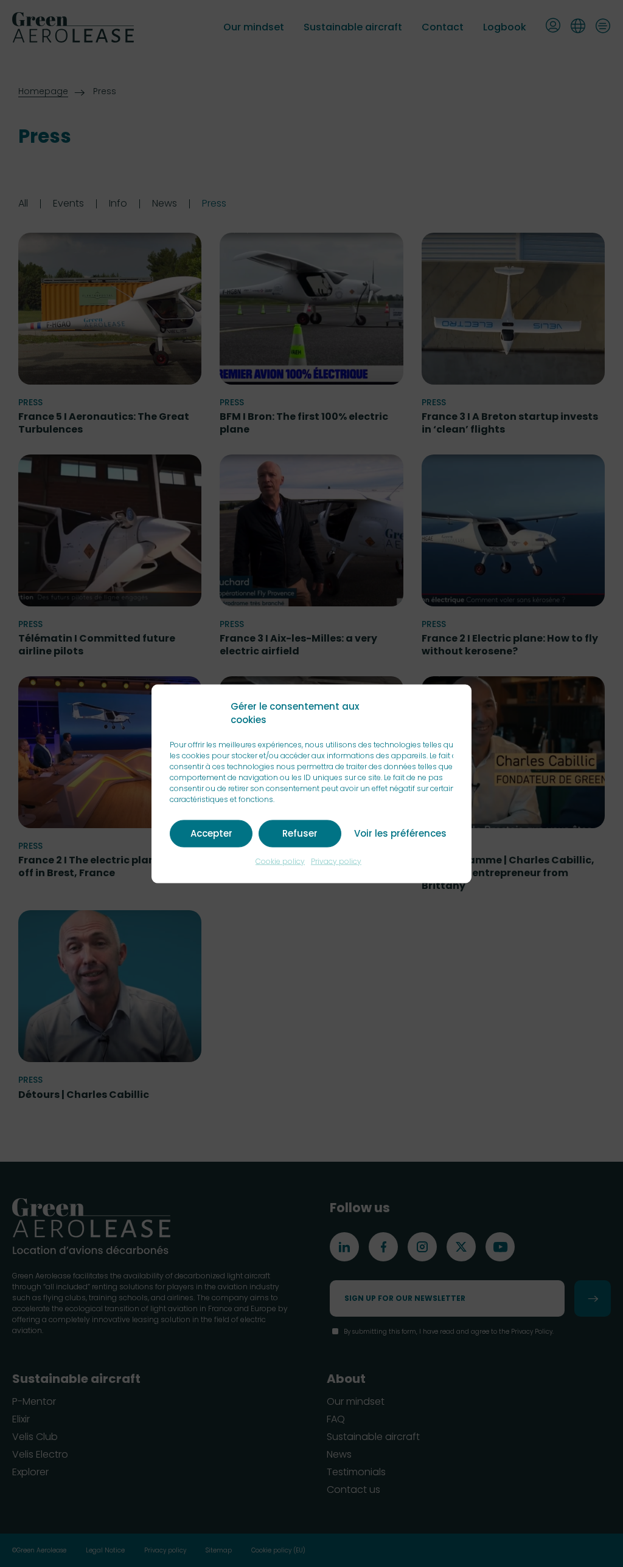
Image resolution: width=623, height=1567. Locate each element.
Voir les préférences (400, 833)
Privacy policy (336, 861)
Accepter (211, 833)
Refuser (300, 833)
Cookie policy (280, 861)
